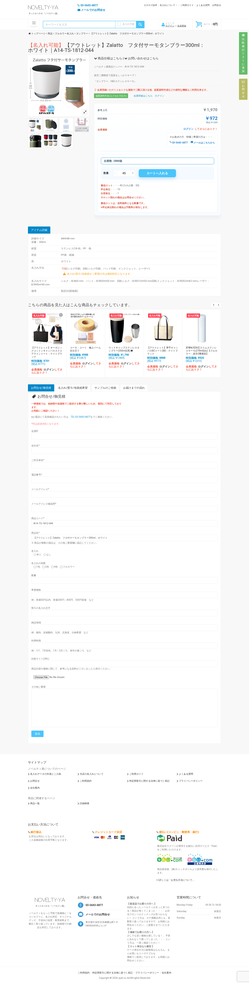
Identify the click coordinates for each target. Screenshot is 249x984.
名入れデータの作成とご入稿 (45, 774)
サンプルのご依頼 (105, 387)
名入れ (34, 551)
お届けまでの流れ (134, 387)
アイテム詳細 (39, 230)
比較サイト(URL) (40, 658)
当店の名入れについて (91, 774)
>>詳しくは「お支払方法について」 (175, 880)
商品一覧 (35, 803)
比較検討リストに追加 (243, 55)
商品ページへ (47, 327)
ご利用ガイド (187, 5)
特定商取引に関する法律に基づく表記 (149, 780)
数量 (33, 575)
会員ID (34, 431)
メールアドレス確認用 (43, 503)
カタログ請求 (150, 5)
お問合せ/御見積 (41, 387)
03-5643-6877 (180, 142)
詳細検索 (84, 803)
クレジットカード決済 (108, 832)
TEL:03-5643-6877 (80, 416)
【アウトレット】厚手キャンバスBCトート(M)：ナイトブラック (162, 350)
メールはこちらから (204, 142)
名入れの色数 (38, 563)
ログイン (169, 26)
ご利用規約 (86, 780)
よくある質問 (203, 5)
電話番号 (36, 474)
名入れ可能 (128, 24)
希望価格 (36, 590)
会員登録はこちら (143, 95)
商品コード (37, 518)
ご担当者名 (37, 460)
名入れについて (167, 5)
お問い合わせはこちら (143, 58)
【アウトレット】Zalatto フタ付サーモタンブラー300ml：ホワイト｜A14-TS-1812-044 (116, 47)
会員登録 (181, 26)
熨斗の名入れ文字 (40, 608)
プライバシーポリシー (191, 780)
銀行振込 (36, 832)
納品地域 (36, 622)
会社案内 (35, 787)
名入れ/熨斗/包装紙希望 (73, 387)
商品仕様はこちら (109, 58)
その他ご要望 (38, 686)
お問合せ (216, 5)
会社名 (35, 445)
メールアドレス (40, 489)
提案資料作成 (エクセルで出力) (111, 96)
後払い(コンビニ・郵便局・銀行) (179, 832)
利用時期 (36, 640)
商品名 (35, 532)
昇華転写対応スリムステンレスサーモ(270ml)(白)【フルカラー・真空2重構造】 (201, 350)
